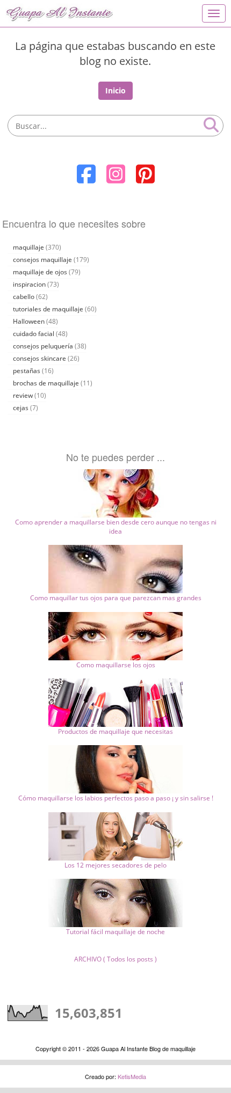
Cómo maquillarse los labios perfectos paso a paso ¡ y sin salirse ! (115, 798)
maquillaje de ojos (40, 271)
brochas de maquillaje (46, 383)
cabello (23, 296)
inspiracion (29, 284)
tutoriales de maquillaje (48, 309)
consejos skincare (39, 358)
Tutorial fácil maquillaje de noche (115, 931)
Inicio (115, 90)
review (23, 395)
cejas (20, 407)
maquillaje (28, 247)
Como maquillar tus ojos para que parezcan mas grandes (115, 597)
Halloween (29, 321)
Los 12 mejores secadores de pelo (115, 865)
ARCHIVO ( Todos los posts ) (115, 959)
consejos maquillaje (42, 259)
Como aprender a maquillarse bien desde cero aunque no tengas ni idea (115, 527)
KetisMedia (132, 1076)
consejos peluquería (43, 346)
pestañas (26, 370)
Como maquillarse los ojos (115, 664)
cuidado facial (33, 333)
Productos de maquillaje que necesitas (115, 731)
